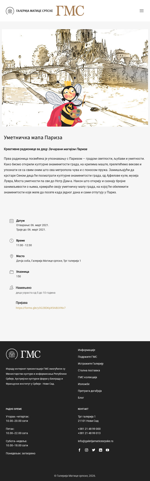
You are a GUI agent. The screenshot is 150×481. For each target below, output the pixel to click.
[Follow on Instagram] (86, 450)
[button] (141, 10)
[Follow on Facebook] (79, 450)
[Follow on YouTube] (107, 450)
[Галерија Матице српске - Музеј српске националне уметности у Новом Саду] (29, 10)
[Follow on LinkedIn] (100, 450)
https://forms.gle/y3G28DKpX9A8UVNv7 (41, 307)
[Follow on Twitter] (93, 450)
